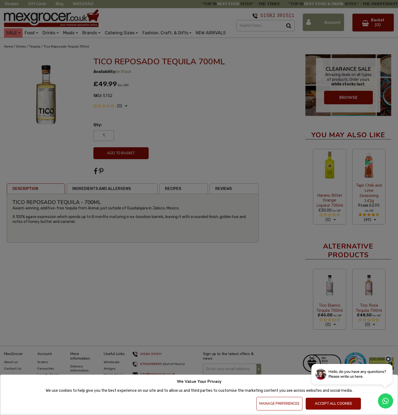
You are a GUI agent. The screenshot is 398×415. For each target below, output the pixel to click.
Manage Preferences (279, 403)
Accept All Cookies (333, 403)
